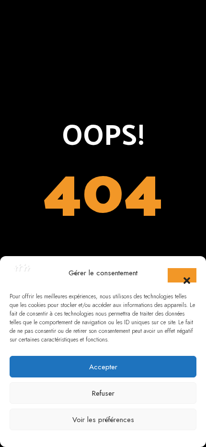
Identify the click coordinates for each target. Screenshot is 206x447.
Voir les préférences (103, 419)
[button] (182, 275)
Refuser (103, 393)
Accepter (103, 367)
